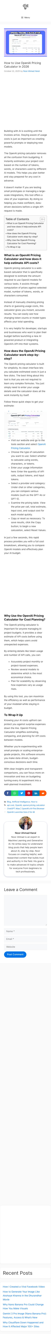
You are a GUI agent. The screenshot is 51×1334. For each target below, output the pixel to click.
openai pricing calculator (34, 805)
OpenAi (18, 805)
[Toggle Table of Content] (41, 219)
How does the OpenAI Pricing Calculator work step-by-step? (22, 235)
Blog (9, 802)
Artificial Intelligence (21, 802)
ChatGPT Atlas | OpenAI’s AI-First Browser (25, 808)
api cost (10, 805)
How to (34, 802)
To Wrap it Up (13, 247)
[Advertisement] (25, 102)
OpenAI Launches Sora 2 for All (21, 812)
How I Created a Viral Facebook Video (24, 1286)
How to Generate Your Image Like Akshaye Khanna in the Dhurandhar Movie (22, 1295)
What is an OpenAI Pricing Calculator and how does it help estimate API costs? (25, 226)
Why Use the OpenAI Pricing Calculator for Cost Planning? (21, 242)
